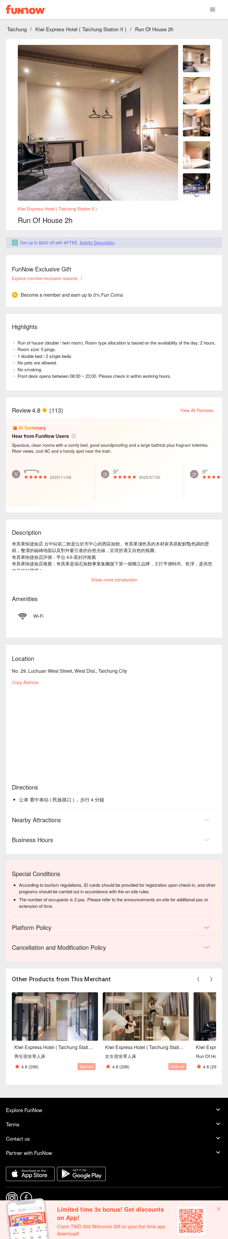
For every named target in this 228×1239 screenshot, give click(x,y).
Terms (13, 1124)
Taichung (17, 29)
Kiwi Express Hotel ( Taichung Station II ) (80, 29)
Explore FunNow (24, 1110)
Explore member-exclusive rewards (45, 278)
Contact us (18, 1138)
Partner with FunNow (29, 1152)
